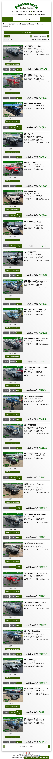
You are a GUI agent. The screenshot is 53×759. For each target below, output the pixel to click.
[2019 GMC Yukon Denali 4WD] (13, 80)
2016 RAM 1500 (35, 426)
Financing (12, 69)
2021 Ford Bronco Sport (36, 310)
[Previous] (31, 36)
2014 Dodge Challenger (34, 454)
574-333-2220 (38, 11)
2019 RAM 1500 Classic (33, 223)
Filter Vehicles (27, 32)
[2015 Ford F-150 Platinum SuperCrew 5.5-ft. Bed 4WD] (13, 140)
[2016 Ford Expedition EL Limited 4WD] (13, 637)
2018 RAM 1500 (36, 573)
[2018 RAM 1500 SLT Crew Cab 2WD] (13, 579)
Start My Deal (13, 127)
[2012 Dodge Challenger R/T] (13, 724)
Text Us (19, 69)
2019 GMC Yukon (34, 75)
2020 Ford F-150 (31, 193)
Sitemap (28, 755)
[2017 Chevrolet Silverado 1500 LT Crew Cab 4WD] (13, 373)
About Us (22, 754)
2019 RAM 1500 (32, 253)
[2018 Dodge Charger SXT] (13, 549)
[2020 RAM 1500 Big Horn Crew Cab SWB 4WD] (13, 168)
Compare (13, 61)
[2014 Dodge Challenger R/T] (13, 459)
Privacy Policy (31, 754)
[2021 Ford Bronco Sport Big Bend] (13, 315)
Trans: (25, 52)
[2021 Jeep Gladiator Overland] (13, 109)
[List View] (8, 36)
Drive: (25, 54)
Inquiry (6, 69)
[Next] (48, 36)
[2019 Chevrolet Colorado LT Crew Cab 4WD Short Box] (13, 402)
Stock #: (25, 49)
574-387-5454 (40, 14)
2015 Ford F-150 (34, 135)
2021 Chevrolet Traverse (36, 281)
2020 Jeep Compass (36, 602)
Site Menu (26, 19)
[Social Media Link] (26, 753)
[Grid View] (5, 36)
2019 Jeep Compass (36, 689)
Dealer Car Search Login (17, 755)
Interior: (38, 52)
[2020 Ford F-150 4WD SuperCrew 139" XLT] (13, 197)
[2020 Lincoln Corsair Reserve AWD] (13, 344)
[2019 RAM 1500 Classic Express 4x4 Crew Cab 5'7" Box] (13, 227)
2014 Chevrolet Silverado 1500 (36, 515)
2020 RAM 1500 (32, 164)
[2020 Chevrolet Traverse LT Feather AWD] (13, 490)
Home (20, 754)
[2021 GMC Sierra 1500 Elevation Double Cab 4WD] (13, 52)
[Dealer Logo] (26, 6)
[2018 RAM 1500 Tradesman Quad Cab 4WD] (13, 665)
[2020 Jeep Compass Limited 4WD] (13, 608)
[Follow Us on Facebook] (24, 753)
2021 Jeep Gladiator (34, 104)
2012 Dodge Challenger (34, 719)
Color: (37, 51)
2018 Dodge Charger (33, 543)
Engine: (25, 51)
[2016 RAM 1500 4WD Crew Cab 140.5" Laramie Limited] (13, 431)
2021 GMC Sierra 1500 (32, 47)
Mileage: (38, 49)
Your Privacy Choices (34, 755)
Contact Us (27, 754)
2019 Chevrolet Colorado (33, 397)
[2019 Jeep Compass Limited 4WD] (13, 694)
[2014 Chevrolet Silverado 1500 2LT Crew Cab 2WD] (13, 520)
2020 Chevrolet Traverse (34, 485)
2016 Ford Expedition (32, 632)
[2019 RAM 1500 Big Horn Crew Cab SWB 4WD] (13, 258)
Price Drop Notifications (12, 64)
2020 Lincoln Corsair (36, 339)
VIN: (37, 54)
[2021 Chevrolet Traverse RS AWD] (13, 287)
